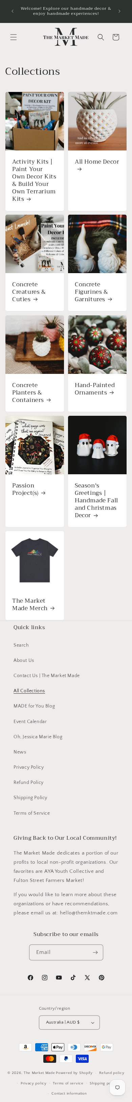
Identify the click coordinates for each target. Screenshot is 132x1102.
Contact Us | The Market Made (47, 675)
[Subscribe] (95, 952)
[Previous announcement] (12, 11)
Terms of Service (32, 813)
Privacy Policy (29, 767)
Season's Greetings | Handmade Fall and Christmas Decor (96, 500)
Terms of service (68, 1083)
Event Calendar (30, 721)
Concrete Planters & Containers (28, 393)
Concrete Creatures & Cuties (29, 292)
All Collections (29, 691)
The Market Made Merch (30, 604)
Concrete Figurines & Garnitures (91, 292)
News (20, 752)
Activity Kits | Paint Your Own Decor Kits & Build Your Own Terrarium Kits (34, 180)
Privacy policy (34, 1083)
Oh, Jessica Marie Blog (38, 737)
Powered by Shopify (74, 1073)
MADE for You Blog (34, 706)
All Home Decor (97, 162)
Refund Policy (29, 782)
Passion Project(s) (25, 489)
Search (21, 645)
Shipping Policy (30, 797)
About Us (24, 660)
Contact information (69, 1094)
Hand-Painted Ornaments (95, 389)
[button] (13, 37)
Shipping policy (104, 1083)
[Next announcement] (119, 11)
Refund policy (112, 1073)
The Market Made (39, 1073)
